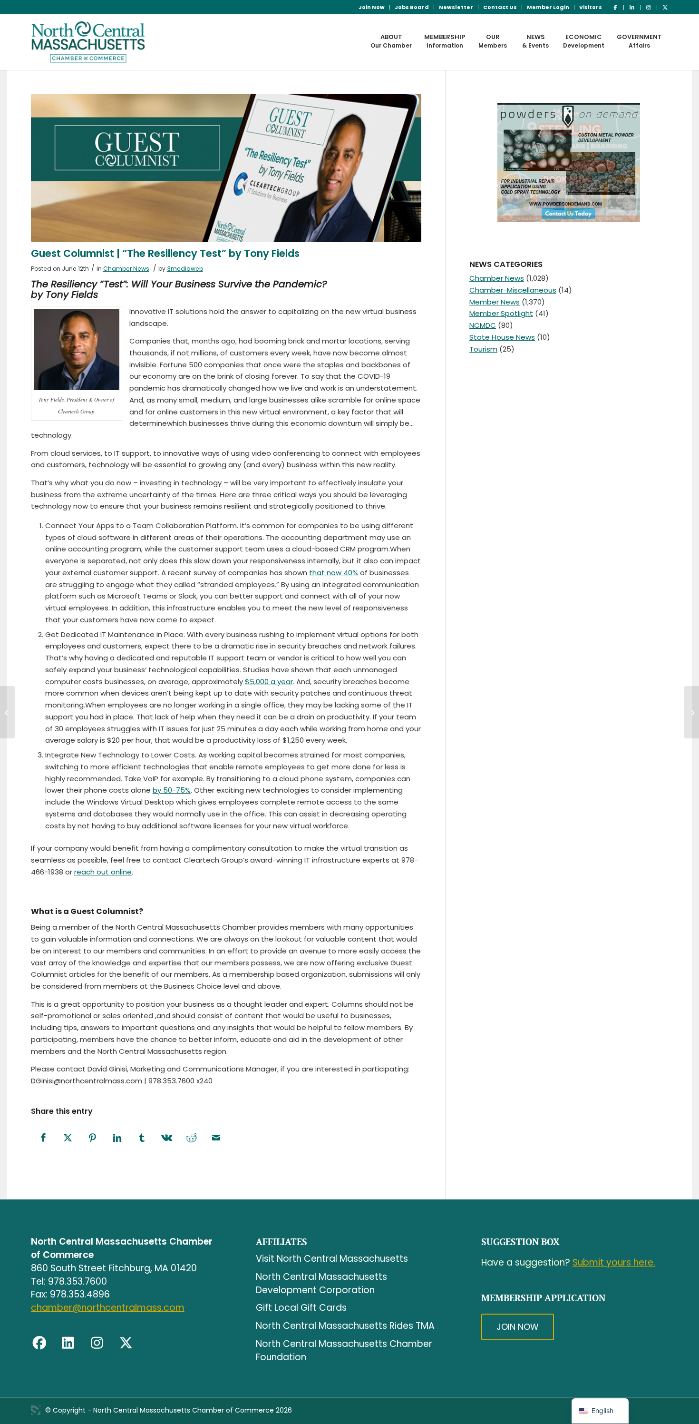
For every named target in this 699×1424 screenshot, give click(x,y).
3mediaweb (185, 269)
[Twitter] (126, 1343)
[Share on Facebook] (43, 1138)
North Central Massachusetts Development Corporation (321, 1283)
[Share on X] (68, 1138)
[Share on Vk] (167, 1138)
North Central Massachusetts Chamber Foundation (344, 1350)
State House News (502, 337)
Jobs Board (412, 7)
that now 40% (333, 573)
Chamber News (126, 269)
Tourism (483, 349)
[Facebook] (39, 1343)
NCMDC (482, 325)
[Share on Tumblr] (142, 1138)
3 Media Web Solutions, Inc (35, 1410)
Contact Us (500, 7)
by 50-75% (172, 790)
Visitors (590, 7)
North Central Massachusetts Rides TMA (345, 1325)
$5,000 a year (269, 682)
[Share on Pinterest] (92, 1138)
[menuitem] (372, 7)
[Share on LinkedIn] (117, 1138)
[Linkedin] (68, 1343)
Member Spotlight (501, 313)
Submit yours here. (614, 1262)
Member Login (548, 7)
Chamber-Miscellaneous (512, 290)
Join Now (372, 7)
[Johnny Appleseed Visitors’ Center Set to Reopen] (7, 712)
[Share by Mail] (216, 1138)
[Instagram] (97, 1343)
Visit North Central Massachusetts (332, 1258)
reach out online (103, 872)
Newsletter (456, 7)
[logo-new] (88, 42)
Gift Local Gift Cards (301, 1307)
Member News (494, 302)
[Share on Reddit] (191, 1138)
